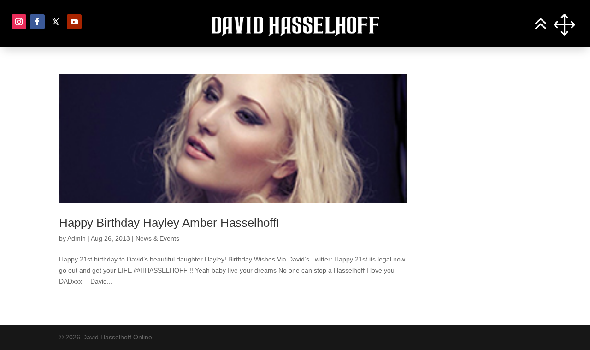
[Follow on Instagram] (19, 21)
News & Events (157, 238)
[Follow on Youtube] (74, 21)
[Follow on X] (55, 21)
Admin (76, 238)
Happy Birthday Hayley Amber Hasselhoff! (169, 223)
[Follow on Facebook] (37, 21)
